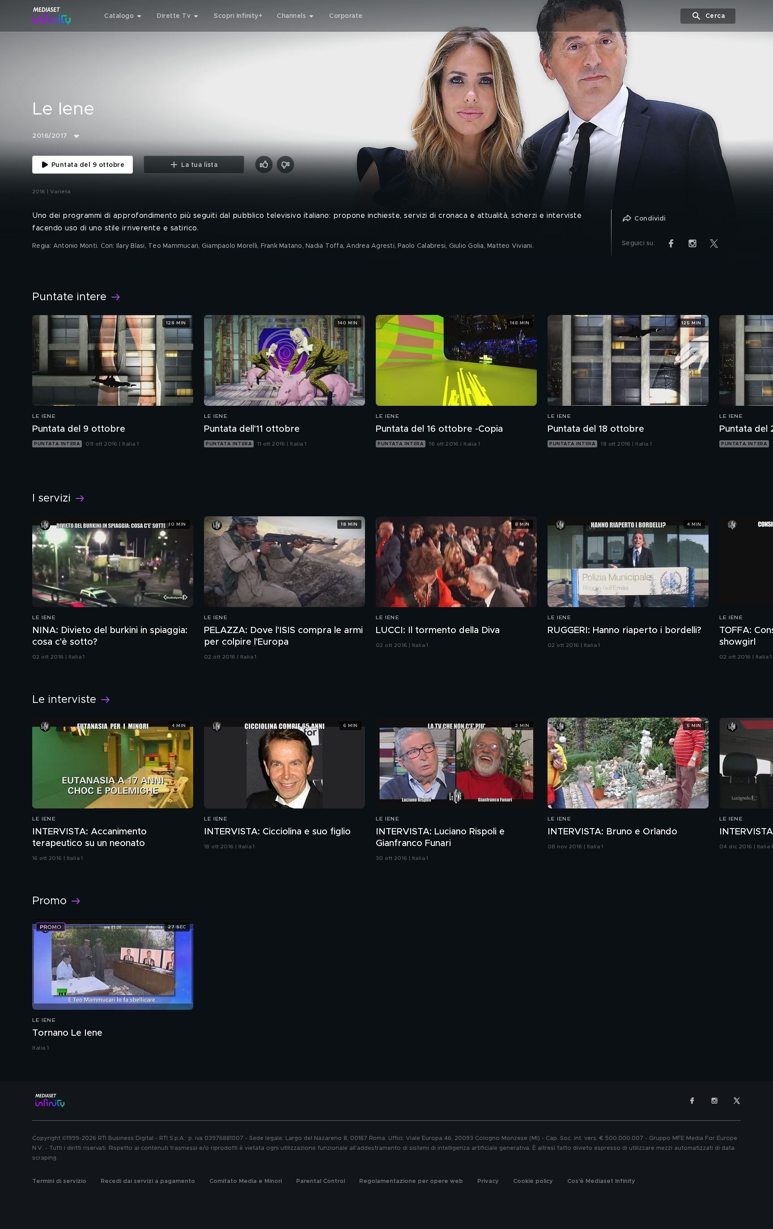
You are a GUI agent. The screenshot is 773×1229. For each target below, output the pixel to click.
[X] (737, 1101)
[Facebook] (692, 1101)
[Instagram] (714, 1101)
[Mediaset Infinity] (52, 16)
